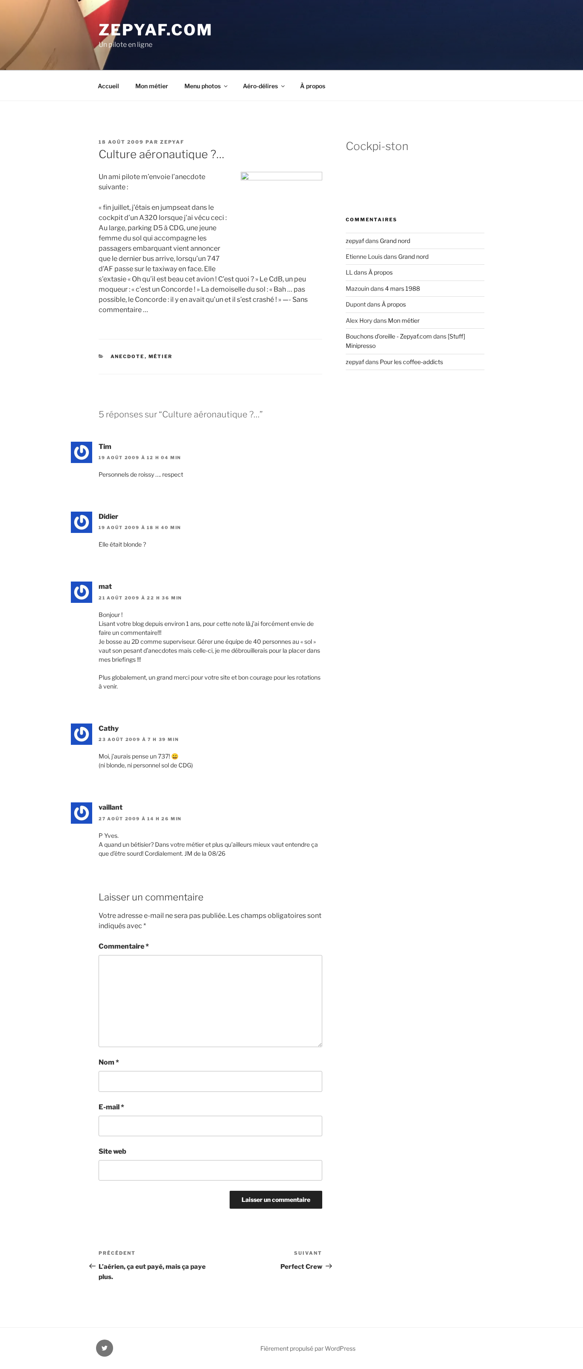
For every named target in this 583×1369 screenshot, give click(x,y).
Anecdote (128, 356)
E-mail (111, 1107)
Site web (112, 1151)
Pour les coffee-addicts (411, 361)
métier (161, 356)
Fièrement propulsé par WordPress (308, 1348)
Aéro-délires (260, 86)
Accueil (108, 86)
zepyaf (172, 142)
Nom (109, 1062)
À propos (312, 86)
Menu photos (202, 86)
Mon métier (151, 86)
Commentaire (124, 946)
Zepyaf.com (156, 29)
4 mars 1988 (402, 288)
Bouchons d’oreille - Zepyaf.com (389, 336)
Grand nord (395, 240)
